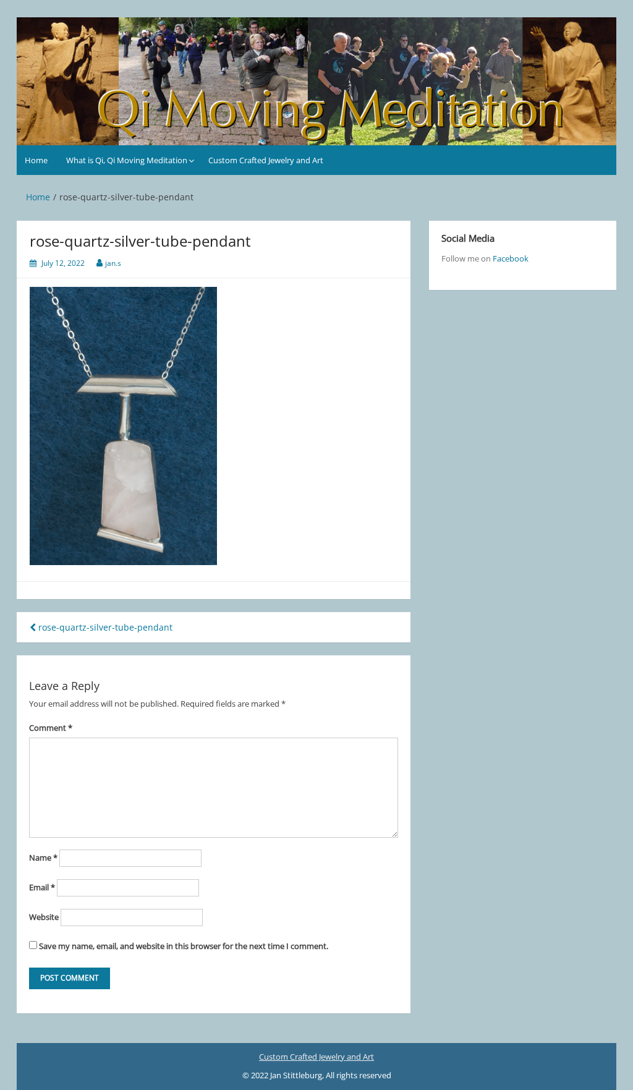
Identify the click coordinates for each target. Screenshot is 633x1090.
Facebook (511, 258)
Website (44, 916)
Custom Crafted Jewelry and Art (265, 160)
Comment (50, 727)
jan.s (113, 263)
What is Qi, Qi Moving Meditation (126, 160)
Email (42, 887)
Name (43, 857)
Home (36, 160)
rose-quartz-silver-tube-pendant (104, 627)
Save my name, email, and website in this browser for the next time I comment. (183, 946)
